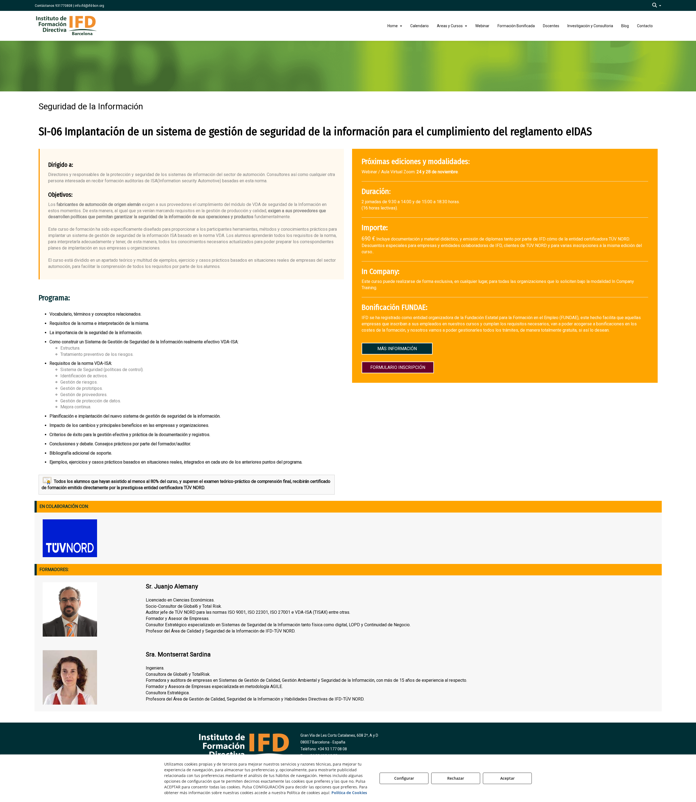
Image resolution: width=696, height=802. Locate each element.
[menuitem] (656, 5)
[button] (656, 5)
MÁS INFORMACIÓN (397, 348)
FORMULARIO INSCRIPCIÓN (397, 367)
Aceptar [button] (507, 778)
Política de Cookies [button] (349, 792)
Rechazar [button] (455, 778)
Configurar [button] (404, 778)
